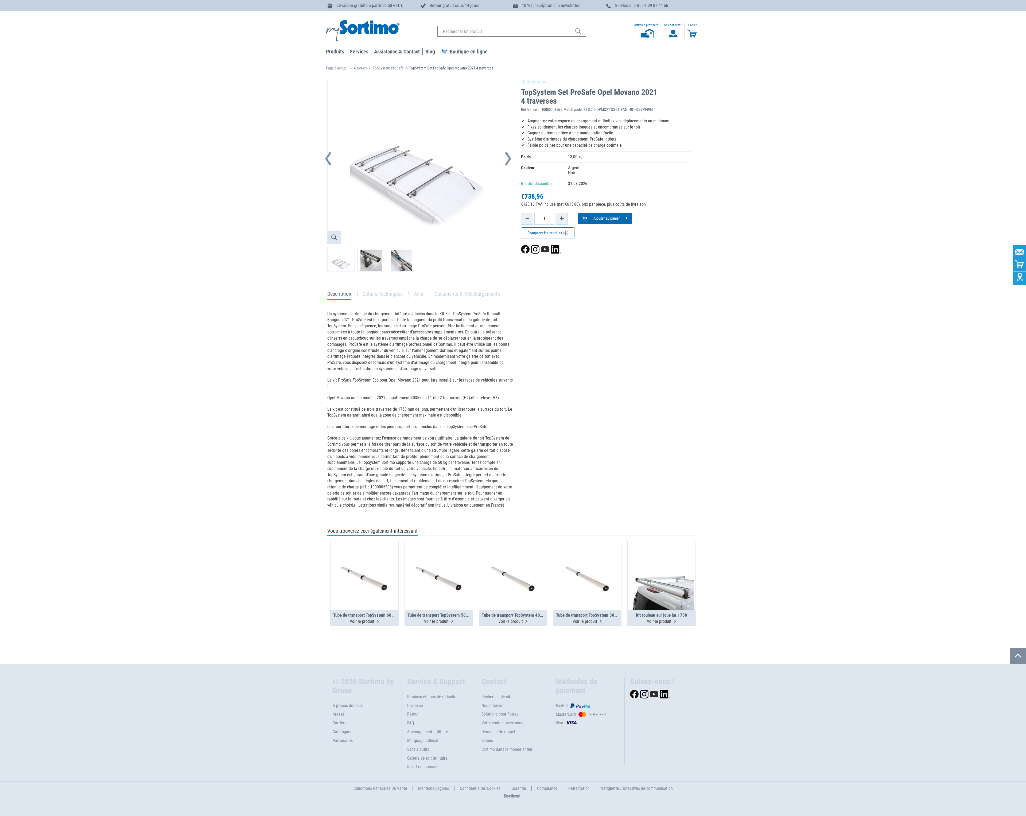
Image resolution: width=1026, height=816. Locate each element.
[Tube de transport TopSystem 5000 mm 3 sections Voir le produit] (439, 562)
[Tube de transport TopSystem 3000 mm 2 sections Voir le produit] (587, 562)
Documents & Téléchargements (467, 294)
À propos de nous (348, 705)
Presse (338, 714)
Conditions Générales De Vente (380, 788)
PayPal (562, 705)
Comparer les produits (545, 233)
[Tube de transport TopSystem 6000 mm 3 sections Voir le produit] (364, 562)
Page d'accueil (337, 68)
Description (339, 295)
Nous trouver (492, 705)
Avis (418, 294)
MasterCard (566, 714)
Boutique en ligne (469, 51)
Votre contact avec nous (502, 722)
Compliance (547, 788)
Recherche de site (496, 696)
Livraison (415, 705)
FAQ (410, 722)
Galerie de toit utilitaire (427, 758)
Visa (559, 722)
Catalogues (342, 731)
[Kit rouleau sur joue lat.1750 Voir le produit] (661, 562)
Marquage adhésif (422, 740)
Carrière (340, 722)
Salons (487, 740)
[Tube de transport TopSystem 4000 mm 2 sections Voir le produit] (513, 562)
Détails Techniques (383, 294)
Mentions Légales (433, 788)
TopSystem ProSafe (388, 68)
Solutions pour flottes (499, 714)
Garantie (518, 788)
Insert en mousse (422, 766)
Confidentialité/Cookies (480, 788)
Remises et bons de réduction (432, 696)
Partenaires (343, 740)
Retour (413, 714)
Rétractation (579, 788)
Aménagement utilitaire (427, 731)
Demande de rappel (498, 731)
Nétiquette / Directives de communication (637, 788)
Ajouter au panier (606, 218)
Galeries (360, 68)
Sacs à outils (418, 749)
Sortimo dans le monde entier (507, 749)
